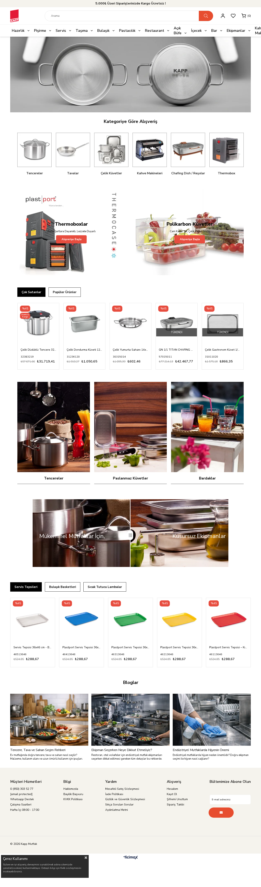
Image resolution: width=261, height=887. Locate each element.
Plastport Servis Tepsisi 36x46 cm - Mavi (32, 648)
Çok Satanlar (31, 292)
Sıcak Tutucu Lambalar (105, 587)
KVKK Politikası (73, 799)
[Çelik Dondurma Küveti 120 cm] (84, 324)
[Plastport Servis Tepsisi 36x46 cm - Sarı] (130, 620)
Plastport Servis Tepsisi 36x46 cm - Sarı (130, 648)
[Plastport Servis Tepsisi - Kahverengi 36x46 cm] (228, 620)
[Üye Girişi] (223, 16)
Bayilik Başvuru (73, 794)
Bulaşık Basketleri (62, 587)
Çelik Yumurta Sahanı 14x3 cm (130, 350)
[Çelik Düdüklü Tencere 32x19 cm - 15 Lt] (38, 324)
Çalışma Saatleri (20, 805)
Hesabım (172, 789)
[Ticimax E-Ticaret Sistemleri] (130, 858)
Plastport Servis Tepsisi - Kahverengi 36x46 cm (228, 648)
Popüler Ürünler (64, 292)
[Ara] (206, 16)
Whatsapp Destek (22, 799)
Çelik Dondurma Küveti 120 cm (84, 350)
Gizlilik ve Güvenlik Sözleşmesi (125, 799)
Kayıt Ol (172, 794)
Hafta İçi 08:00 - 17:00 (24, 810)
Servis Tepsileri (26, 587)
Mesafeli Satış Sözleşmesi (122, 789)
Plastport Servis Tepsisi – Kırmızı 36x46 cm (179, 648)
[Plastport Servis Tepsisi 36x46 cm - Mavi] (32, 620)
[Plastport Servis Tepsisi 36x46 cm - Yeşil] (81, 620)
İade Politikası (114, 794)
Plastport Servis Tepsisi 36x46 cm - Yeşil (81, 648)
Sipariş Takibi (175, 805)
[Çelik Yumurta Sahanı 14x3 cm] (130, 324)
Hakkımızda (70, 789)
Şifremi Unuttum (177, 799)
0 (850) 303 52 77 (21, 789)
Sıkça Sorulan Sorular (119, 805)
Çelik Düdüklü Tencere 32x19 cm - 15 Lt (38, 350)
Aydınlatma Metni (116, 810)
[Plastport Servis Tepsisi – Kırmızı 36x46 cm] (179, 620)
